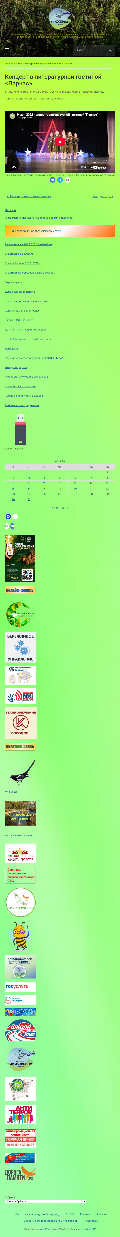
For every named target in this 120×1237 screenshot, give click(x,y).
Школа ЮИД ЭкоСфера (19, 320)
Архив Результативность (20, 386)
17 (29, 488)
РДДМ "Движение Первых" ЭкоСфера (28, 339)
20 (75, 488)
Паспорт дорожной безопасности (26, 301)
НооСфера (11, 348)
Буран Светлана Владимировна (61, 91)
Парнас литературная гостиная (24, 98)
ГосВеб (70, 1214)
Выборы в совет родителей (22, 405)
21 (91, 488)
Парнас (98, 91)
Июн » (64, 507)
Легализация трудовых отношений (26, 376)
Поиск (110, 50)
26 (59, 493)
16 (13, 488)
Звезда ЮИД (102, 196)
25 (44, 493)
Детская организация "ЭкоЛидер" (26, 329)
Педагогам (91, 1220)
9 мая (19, 63)
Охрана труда (13, 282)
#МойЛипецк (27, 835)
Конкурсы (11, 367)
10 (29, 483)
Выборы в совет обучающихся (24, 395)
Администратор (18, 91)
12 (59, 483)
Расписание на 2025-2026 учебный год (29, 244)
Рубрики (10, 1197)
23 (13, 493)
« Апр (55, 507)
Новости (87, 91)
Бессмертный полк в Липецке (29, 196)
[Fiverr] (15, 516)
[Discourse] (8, 516)
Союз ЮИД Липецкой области (23, 310)
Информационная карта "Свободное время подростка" (39, 217)
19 (59, 488)
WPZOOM (91, 1229)
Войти (10, 210)
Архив (23, 367)
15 (107, 483)
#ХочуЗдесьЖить (13, 835)
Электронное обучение (19, 253)
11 (44, 483)
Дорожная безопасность (20, 291)
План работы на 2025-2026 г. (23, 263)
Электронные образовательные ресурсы (30, 272)
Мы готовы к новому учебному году (36, 231)
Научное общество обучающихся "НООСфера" (34, 358)
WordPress (45, 1229)
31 (29, 499)
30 (13, 499)
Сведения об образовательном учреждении (51, 1220)
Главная (9, 63)
